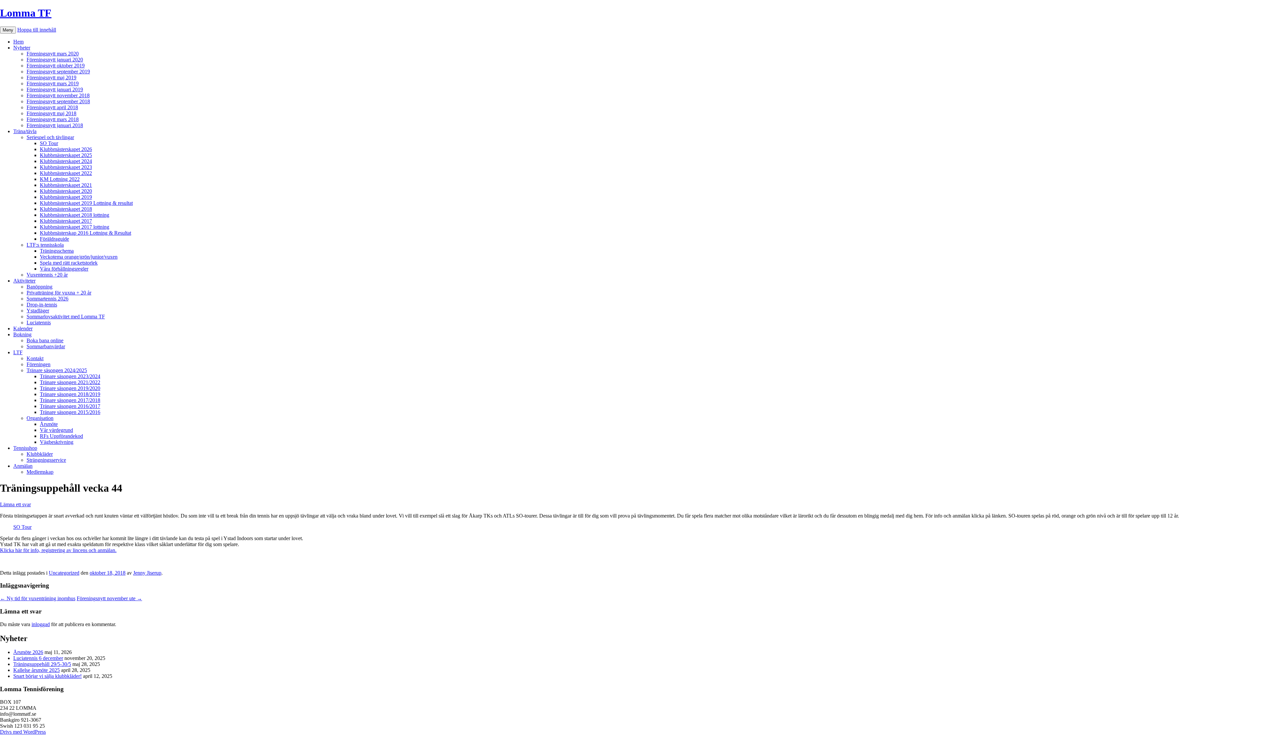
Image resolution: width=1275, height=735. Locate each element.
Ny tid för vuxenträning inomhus (37, 598)
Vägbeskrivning (56, 442)
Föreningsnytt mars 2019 (53, 83)
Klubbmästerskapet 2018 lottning (74, 215)
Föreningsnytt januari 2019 (55, 89)
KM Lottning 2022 (60, 179)
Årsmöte (49, 424)
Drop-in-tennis (42, 304)
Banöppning (39, 286)
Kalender (23, 328)
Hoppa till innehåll (36, 30)
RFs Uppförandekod (61, 436)
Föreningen (38, 364)
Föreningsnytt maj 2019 (51, 77)
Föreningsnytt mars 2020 (53, 53)
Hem (18, 41)
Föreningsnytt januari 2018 (55, 125)
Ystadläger (38, 310)
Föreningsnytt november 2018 (58, 95)
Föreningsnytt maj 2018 (51, 113)
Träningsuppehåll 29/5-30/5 (42, 664)
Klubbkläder (40, 454)
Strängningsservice (46, 460)
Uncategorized (64, 573)
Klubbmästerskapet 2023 (66, 167)
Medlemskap (40, 472)
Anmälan (23, 466)
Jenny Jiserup (147, 573)
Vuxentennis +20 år (47, 275)
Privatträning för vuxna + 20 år (59, 292)
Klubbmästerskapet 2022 (66, 173)
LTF (18, 352)
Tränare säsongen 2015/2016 (70, 412)
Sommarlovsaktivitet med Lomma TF (66, 316)
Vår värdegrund (56, 430)
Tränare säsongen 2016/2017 (70, 406)
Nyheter (21, 47)
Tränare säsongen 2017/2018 (70, 400)
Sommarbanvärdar (46, 346)
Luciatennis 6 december (38, 658)
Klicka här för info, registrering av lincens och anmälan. (58, 550)
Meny (8, 30)
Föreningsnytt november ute (109, 598)
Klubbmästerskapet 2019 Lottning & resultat (86, 203)
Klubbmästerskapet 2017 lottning (74, 227)
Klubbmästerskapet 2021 (66, 185)
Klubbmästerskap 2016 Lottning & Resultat (85, 233)
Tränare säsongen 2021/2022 (70, 382)
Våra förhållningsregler (64, 269)
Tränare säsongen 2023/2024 (70, 376)
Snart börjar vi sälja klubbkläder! (47, 676)
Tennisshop (25, 448)
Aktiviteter (24, 281)
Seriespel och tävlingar (50, 137)
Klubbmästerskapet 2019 (66, 197)
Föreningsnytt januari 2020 (55, 59)
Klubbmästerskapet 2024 (66, 161)
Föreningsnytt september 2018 (58, 101)
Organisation (40, 418)
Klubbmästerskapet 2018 (66, 209)
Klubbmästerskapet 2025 (66, 155)
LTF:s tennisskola (45, 245)
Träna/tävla (25, 131)
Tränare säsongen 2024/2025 (57, 370)
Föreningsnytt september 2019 (58, 71)
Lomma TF (25, 13)
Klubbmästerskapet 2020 (66, 191)
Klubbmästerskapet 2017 (66, 221)
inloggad (41, 624)
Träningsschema (57, 251)
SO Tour (49, 143)
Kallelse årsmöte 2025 (36, 670)
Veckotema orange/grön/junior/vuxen (79, 257)
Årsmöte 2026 (28, 652)
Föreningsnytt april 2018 (52, 107)
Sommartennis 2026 (47, 298)
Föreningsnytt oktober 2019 (56, 65)
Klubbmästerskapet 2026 (66, 149)
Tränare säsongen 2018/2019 (70, 394)
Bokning (22, 334)
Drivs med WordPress (23, 732)
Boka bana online (45, 340)
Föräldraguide (54, 239)
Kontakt (35, 358)
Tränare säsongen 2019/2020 (70, 388)
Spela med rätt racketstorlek (69, 263)
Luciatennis (39, 322)
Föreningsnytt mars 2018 (53, 119)
